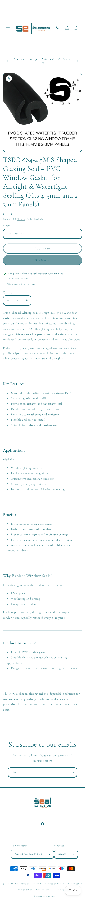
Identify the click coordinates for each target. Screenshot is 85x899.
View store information (21, 284)
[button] (8, 27)
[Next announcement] (77, 60)
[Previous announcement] (7, 60)
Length (6, 225)
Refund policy (75, 883)
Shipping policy (63, 889)
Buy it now (42, 260)
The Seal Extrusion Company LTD (28, 883)
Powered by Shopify (54, 883)
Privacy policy (25, 889)
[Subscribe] (72, 772)
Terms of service (44, 889)
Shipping (21, 219)
